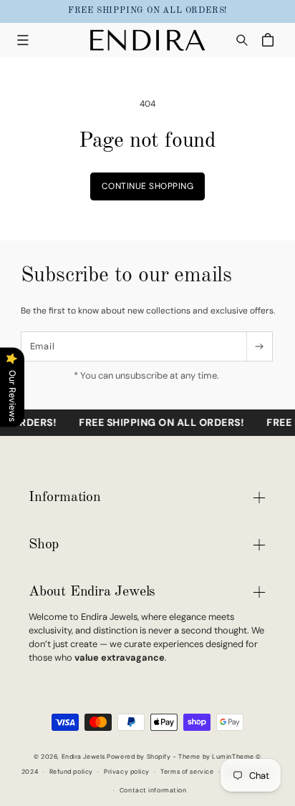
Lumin (233, 756)
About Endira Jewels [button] (92, 592)
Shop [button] (44, 545)
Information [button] (65, 497)
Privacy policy (127, 771)
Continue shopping (148, 186)
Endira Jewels (83, 756)
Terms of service (186, 771)
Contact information (153, 790)
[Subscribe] (258, 346)
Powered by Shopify (138, 756)
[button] (22, 39)
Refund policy (71, 771)
